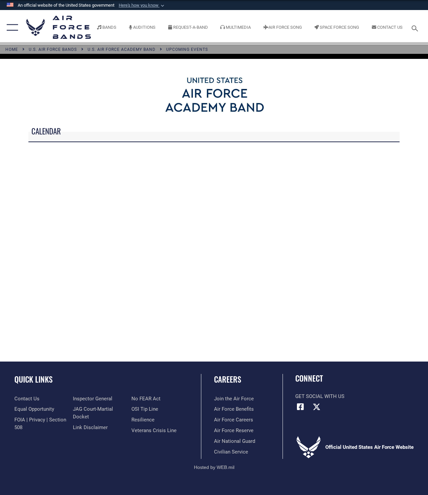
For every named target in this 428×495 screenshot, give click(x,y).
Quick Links (33, 379)
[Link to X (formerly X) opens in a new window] (317, 407)
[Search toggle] (416, 27)
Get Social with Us (319, 396)
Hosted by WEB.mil (214, 467)
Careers (227, 379)
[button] (142, 5)
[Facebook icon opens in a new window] (300, 407)
